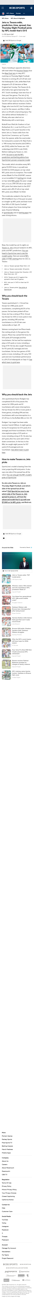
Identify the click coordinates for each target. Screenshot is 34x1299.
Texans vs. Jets (7, 248)
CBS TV (4, 1175)
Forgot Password (7, 1256)
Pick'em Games (7, 1136)
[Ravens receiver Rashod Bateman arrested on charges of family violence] (6, 664)
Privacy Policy (6, 1186)
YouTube (5, 1218)
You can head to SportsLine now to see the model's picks (15, 253)
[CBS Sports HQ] (25, 1262)
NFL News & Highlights (18, 18)
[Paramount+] (11, 1273)
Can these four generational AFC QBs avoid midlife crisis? (21, 598)
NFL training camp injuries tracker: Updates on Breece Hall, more (21, 673)
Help (3, 1206)
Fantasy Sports (7, 1139)
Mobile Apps (6, 1153)
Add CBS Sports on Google (13, 40)
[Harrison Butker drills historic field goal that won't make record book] (6, 621)
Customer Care (7, 1210)
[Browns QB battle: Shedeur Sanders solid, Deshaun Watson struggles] (6, 632)
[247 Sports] (11, 1269)
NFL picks (15, 181)
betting (20, 178)
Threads (4, 1235)
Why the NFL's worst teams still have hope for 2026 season (21, 641)
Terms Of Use (6, 1183)
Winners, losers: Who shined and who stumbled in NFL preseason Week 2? (22, 587)
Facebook (5, 1228)
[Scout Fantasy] (16, 1278)
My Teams (5, 1253)
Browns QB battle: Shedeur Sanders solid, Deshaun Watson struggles (21, 630)
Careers (4, 1164)
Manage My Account (9, 1246)
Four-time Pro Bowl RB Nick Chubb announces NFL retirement (22, 652)
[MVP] (6, 1278)
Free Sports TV (7, 1143)
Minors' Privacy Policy (9, 1190)
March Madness (7, 1149)
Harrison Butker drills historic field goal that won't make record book (22, 619)
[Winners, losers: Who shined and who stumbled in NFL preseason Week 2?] (6, 589)
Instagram (5, 1225)
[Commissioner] (23, 1273)
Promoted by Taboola (25, 547)
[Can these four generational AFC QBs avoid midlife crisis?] (6, 600)
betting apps (24, 213)
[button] (2, 8)
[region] (17, 560)
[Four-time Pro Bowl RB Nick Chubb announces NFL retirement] (6, 653)
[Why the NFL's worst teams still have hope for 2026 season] (6, 643)
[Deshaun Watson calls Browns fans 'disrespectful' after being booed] (6, 610)
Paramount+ (6, 1171)
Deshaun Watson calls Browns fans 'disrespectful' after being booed (21, 609)
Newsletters (6, 1250)
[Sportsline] (24, 1269)
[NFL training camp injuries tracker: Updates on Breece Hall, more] (6, 675)
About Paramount (8, 1168)
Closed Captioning (8, 1195)
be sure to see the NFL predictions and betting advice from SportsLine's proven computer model (16, 157)
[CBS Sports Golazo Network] (17, 1266)
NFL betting (13, 259)
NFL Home (5, 18)
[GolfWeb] (26, 1278)
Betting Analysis (7, 1146)
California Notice (8, 1198)
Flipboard (5, 1238)
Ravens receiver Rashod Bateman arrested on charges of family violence (21, 662)
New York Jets (10, 73)
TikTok (4, 1221)
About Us (5, 1161)
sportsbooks (8, 213)
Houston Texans (22, 71)
